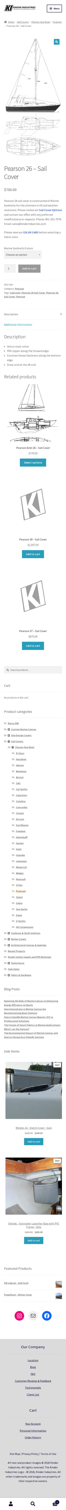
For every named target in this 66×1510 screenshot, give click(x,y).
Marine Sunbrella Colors (18, 248)
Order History (33, 1437)
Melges (20, 873)
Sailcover (15, 292)
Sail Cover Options (50, 210)
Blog (33, 1367)
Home (11, 22)
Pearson (57, 22)
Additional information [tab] (18, 324)
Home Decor (17, 963)
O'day (19, 885)
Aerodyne (21, 759)
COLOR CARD (30, 232)
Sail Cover (9, 296)
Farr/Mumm (22, 825)
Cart (51, 1500)
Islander (20, 855)
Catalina (21, 801)
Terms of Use (48, 1454)
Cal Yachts (21, 789)
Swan (19, 915)
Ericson (20, 819)
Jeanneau (21, 861)
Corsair (20, 813)
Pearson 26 (52, 292)
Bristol (19, 777)
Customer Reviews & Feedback (33, 1381)
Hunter (20, 843)
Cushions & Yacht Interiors (25, 933)
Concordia (21, 807)
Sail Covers (23, 22)
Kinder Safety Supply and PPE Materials (29, 957)
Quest (19, 897)
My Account (11, 1504)
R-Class (20, 753)
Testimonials (33, 1387)
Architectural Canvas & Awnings (28, 945)
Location (33, 1360)
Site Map (15, 1454)
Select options (33, 462)
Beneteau (21, 771)
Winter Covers (18, 939)
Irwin (18, 849)
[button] (56, 42)
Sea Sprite (21, 909)
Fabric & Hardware (21, 975)
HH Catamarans (24, 927)
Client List (33, 1394)
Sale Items (14, 969)
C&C (18, 783)
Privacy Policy (30, 1454)
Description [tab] (11, 314)
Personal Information (33, 1430)
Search (33, 1504)
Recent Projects (16, 951)
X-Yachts (21, 921)
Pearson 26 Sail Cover (33, 292)
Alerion (20, 765)
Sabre (19, 903)
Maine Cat (21, 867)
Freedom (21, 831)
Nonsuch (21, 879)
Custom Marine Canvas (23, 729)
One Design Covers (21, 735)
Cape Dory (21, 795)
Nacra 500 (13, 723)
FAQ (33, 1374)
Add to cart (29, 268)
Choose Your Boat (40, 22)
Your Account (33, 1423)
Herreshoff (21, 837)
